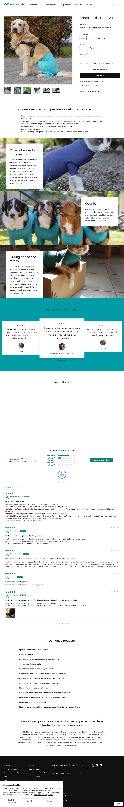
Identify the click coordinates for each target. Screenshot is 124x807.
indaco (84, 48)
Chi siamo (90, 5)
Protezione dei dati (34, 769)
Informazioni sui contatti (36, 773)
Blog (5, 780)
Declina (49, 801)
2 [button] (59, 624)
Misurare (84, 34)
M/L (90, 38)
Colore (83, 44)
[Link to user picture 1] (10, 613)
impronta (31, 765)
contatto (78, 5)
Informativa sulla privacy (43, 795)
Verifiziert (61, 482)
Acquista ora (99, 75)
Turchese (93, 48)
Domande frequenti (11, 773)
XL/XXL (98, 38)
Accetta (30, 801)
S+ (105, 38)
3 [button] (62, 624)
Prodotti (33, 5)
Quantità (84, 54)
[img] (10, 493)
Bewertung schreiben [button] (102, 460)
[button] (85, 82)
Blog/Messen (65, 5)
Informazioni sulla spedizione (34, 778)
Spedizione (94, 27)
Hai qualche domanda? (90, 92)
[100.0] (62, 475)
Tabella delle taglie (48, 5)
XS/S (83, 38)
